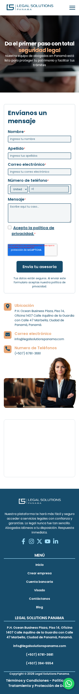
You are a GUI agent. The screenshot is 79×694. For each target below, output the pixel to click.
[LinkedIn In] (55, 541)
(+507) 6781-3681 (39, 654)
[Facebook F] (23, 541)
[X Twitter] (39, 541)
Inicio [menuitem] (39, 565)
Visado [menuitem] (39, 590)
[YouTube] (47, 541)
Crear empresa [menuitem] (39, 573)
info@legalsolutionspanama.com (39, 646)
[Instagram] (31, 541)
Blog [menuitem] (39, 607)
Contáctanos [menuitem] (39, 598)
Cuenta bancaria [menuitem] (39, 582)
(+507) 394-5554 (39, 663)
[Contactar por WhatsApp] (68, 683)
